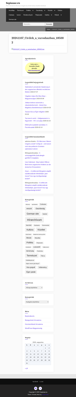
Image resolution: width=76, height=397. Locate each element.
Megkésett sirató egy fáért (39, 234)
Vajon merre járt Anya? (32, 263)
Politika (28, 10)
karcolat (28, 225)
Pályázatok (38, 15)
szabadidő (36, 247)
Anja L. (27, 171)
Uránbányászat (30, 260)
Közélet (50, 10)
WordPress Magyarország (33, 328)
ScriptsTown (45, 394)
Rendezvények (28, 15)
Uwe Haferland (30, 162)
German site (12, 19)
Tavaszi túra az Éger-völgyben (35, 112)
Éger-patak (30, 272)
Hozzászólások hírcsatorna (34, 324)
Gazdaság (39, 10)
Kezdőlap (11, 10)
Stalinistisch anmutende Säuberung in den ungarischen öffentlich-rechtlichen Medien (37, 89)
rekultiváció (28, 247)
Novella (37, 238)
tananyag (30, 251)
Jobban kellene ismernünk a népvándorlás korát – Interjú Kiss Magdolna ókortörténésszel (36, 105)
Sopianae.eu (13, 3)
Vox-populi (30, 267)
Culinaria (11, 15)
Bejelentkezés (29, 316)
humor (19, 15)
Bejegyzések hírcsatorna (33, 320)
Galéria (47, 15)
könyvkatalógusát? (34, 70)
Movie (28, 238)
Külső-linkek (28, 234)
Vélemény (43, 267)
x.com (41, 381)
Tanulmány (40, 251)
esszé (29, 208)
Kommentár (45, 225)
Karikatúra (37, 225)
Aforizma (28, 204)
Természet (20, 10)
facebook (35, 381)
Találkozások (46, 247)
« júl (26, 368)
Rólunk (57, 15)
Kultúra (60, 10)
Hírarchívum (34, 219)
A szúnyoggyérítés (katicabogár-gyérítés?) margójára (35, 155)
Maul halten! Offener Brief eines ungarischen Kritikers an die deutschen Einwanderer (38, 164)
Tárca (43, 256)
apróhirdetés (35, 204)
